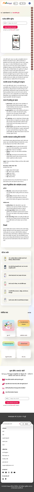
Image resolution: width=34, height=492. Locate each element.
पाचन (3, 445)
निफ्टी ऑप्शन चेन (5, 455)
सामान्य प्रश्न (4, 441)
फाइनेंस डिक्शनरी (6, 13)
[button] (29, 3)
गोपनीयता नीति (5, 459)
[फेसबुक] (3, 472)
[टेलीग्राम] (6, 472)
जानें (3, 435)
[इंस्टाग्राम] (8, 472)
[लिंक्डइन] (11, 472)
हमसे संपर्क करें (5, 462)
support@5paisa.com (8, 465)
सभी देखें (29, 312)
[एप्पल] (3, 479)
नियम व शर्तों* (13, 30)
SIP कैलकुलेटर (5, 452)
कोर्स (3, 431)
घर (1, 13)
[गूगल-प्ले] (6, 479)
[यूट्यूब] (14, 472)
